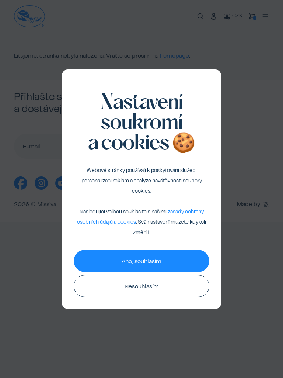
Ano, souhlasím (141, 261)
